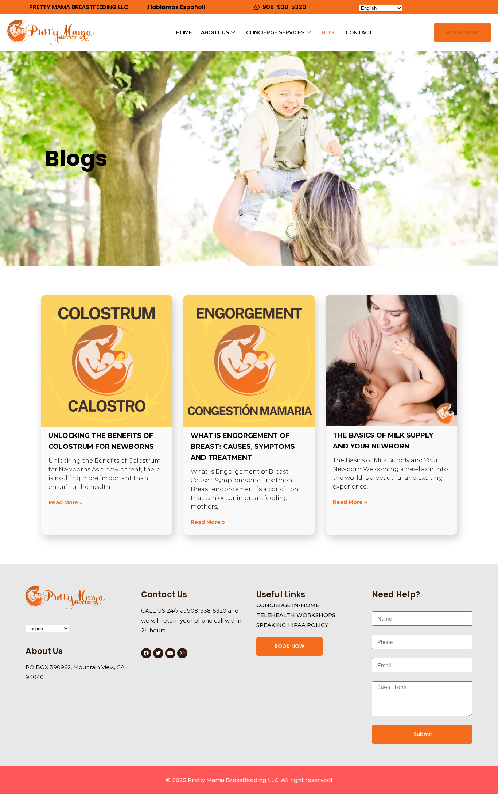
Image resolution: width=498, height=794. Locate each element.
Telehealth (275, 615)
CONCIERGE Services (275, 32)
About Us (215, 32)
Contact (359, 32)
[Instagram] (182, 653)
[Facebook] (146, 653)
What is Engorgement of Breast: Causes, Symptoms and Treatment (243, 447)
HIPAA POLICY (307, 624)
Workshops (315, 615)
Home (184, 32)
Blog (329, 32)
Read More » (65, 502)
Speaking (271, 624)
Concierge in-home (287, 605)
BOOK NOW (462, 32)
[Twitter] (158, 653)
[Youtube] (170, 653)
